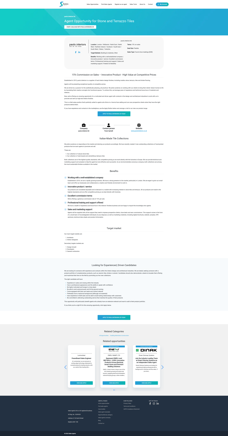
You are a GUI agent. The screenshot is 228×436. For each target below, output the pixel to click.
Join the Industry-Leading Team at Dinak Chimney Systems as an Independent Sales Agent (146, 360)
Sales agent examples (104, 412)
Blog (99, 420)
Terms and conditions (129, 406)
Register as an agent (121, 4)
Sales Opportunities (92, 4)
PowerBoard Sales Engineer (81, 358)
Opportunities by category (105, 414)
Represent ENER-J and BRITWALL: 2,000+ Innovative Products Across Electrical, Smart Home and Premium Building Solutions (113, 362)
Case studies (101, 409)
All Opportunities (103, 335)
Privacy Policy (127, 403)
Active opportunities (103, 403)
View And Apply (81, 383)
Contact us (101, 423)
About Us (142, 4)
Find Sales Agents (106, 4)
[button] (162, 367)
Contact (150, 4)
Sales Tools (133, 4)
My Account (163, 4)
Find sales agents (103, 406)
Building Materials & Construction (119, 335)
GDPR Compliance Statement (132, 409)
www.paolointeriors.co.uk (139, 131)
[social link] (75, 52)
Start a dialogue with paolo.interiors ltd (80, 27)
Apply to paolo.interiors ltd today (114, 113)
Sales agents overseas (104, 417)
